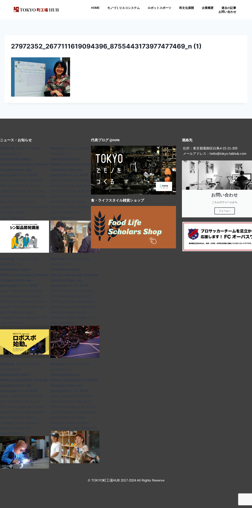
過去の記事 (228, 8)
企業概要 (208, 8)
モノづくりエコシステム (123, 8)
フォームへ (225, 211)
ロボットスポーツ (159, 8)
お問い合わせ (227, 12)
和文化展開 (186, 8)
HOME (95, 8)
